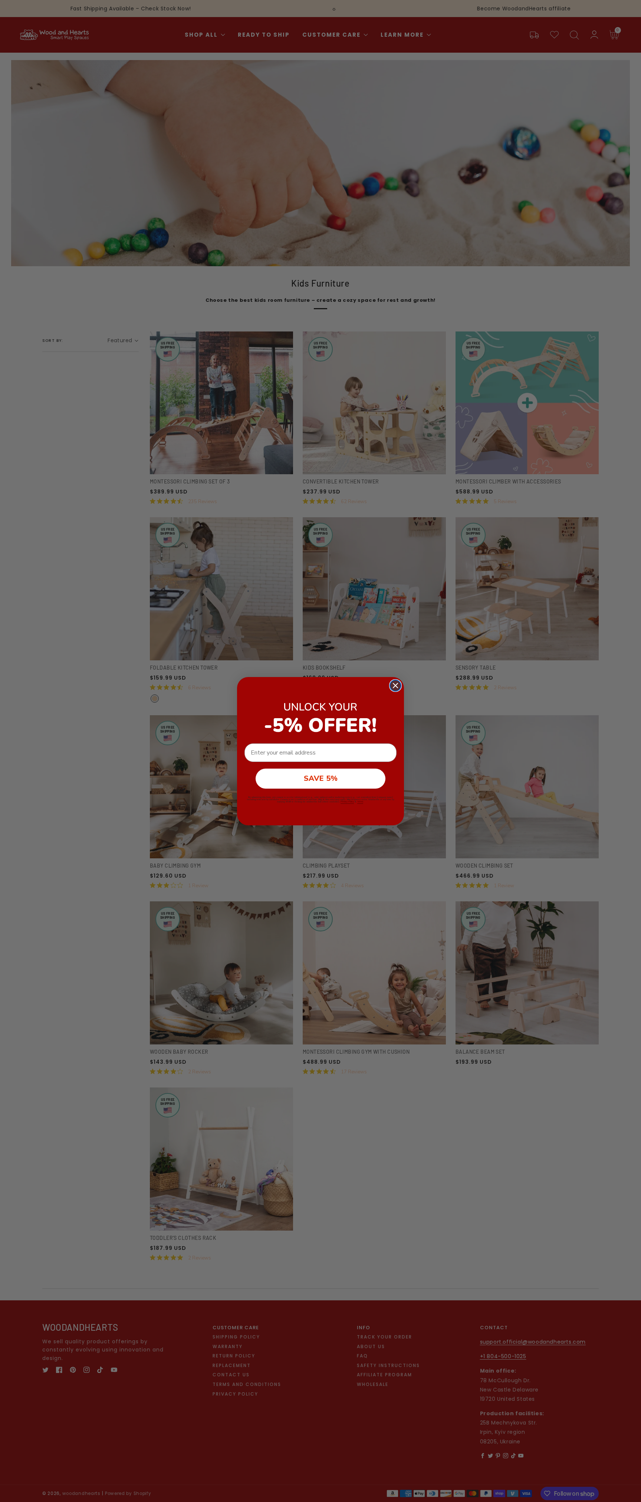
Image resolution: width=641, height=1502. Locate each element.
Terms (360, 801)
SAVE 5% (321, 778)
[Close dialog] (395, 685)
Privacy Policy (347, 801)
